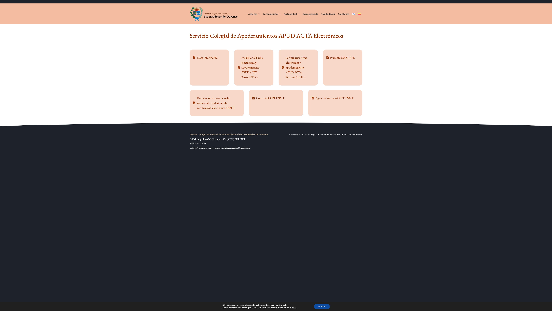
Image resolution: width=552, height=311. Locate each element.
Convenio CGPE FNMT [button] (270, 98)
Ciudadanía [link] (328, 14)
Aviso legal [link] (310, 134)
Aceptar (321, 306)
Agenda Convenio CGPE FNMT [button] (334, 98)
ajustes (293, 308)
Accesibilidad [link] (296, 134)
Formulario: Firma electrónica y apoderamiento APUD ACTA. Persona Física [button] (252, 67)
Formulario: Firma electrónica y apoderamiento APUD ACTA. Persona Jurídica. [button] (296, 67)
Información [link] (270, 14)
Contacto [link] (343, 14)
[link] (214, 14)
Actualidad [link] (290, 14)
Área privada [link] (310, 14)
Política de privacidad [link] (329, 134)
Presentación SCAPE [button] (342, 58)
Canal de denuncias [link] (352, 134)
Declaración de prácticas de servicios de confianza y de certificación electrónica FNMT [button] (215, 103)
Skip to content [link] (7, 1)
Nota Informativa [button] (207, 58)
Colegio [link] (252, 14)
